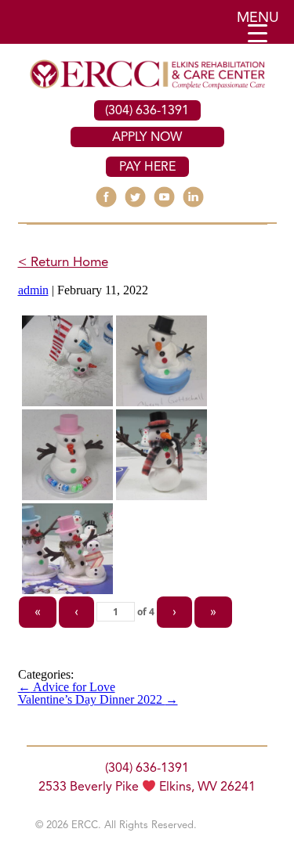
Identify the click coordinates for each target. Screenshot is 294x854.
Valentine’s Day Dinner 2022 (98, 699)
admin (33, 290)
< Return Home (63, 262)
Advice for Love (66, 687)
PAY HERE (147, 167)
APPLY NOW (147, 138)
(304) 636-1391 (147, 111)
